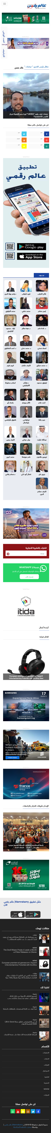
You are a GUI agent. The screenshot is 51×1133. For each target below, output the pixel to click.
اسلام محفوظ (10, 382)
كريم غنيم (10, 365)
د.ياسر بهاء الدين (10, 293)
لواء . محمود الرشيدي (10, 329)
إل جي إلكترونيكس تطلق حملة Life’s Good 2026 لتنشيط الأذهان (21, 1022)
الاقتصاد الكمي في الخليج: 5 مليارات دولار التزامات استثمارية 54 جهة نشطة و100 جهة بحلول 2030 (26, 677)
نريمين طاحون (42, 456)
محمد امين (10, 456)
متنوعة (35, 994)
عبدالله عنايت (42, 439)
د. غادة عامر (42, 328)
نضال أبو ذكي (26, 473)
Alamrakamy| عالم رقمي (13, 1124)
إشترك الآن (29, 576)
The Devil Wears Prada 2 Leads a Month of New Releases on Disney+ (20, 950)
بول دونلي (26, 439)
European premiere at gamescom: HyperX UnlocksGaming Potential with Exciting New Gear (19, 964)
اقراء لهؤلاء (41, 275)
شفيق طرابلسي (10, 419)
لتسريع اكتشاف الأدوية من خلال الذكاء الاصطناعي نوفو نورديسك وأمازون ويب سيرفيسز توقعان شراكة (22, 998)
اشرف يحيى (10, 439)
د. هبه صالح (26, 328)
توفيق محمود (42, 382)
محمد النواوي (10, 310)
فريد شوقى (26, 293)
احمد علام (41, 402)
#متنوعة (46, 1083)
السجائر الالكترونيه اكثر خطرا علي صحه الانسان (20, 1034)
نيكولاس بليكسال (26, 421)
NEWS (34, 947)
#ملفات (46, 1058)
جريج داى (42, 473)
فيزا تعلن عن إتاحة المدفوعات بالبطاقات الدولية (20, 1008)
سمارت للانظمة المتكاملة (22, 1126)
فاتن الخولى (42, 293)
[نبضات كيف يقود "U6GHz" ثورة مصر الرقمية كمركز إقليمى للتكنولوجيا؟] (26, 95)
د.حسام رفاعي (10, 473)
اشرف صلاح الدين (41, 492)
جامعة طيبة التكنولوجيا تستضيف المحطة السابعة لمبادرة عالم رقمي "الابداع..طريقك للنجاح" (26, 846)
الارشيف (4, 53)
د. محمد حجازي (42, 365)
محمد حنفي (26, 310)
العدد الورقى (4, 37)
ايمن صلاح (42, 310)
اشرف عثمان (26, 365)
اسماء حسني (42, 347)
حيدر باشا (42, 419)
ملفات (35, 935)
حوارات (35, 973)
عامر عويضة (26, 456)
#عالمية (47, 1077)
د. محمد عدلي (26, 347)
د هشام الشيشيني (26, 384)
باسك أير (10, 402)
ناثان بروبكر (26, 402)
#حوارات (46, 1095)
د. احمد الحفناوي (10, 347)
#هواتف (46, 1065)
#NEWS (46, 1089)
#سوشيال (46, 1071)
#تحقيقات (46, 1052)
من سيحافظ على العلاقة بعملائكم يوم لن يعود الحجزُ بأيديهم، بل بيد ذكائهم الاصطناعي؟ (20, 938)
